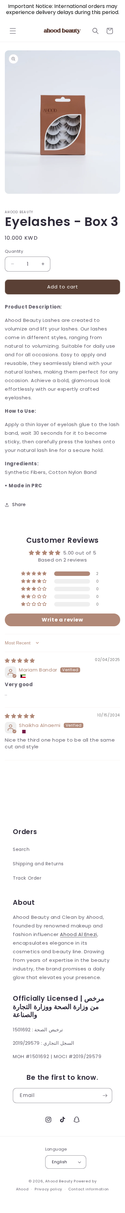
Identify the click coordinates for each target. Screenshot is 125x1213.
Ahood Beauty (58, 1181)
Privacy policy (48, 1189)
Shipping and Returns (38, 864)
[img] (20, 660)
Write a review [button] (62, 619)
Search (21, 849)
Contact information (88, 1189)
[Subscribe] (105, 1095)
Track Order (27, 878)
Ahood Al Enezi (78, 934)
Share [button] (19, 504)
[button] (13, 31)
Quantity (14, 251)
